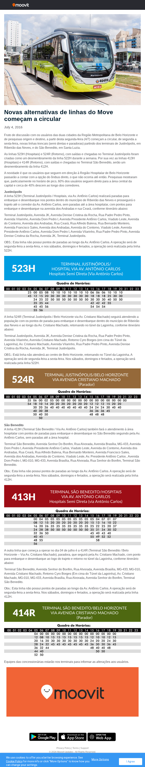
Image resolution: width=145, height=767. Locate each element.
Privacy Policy (63, 748)
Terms (75, 748)
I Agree (130, 761)
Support (84, 748)
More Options (100, 759)
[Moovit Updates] (72, 5)
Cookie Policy (14, 761)
